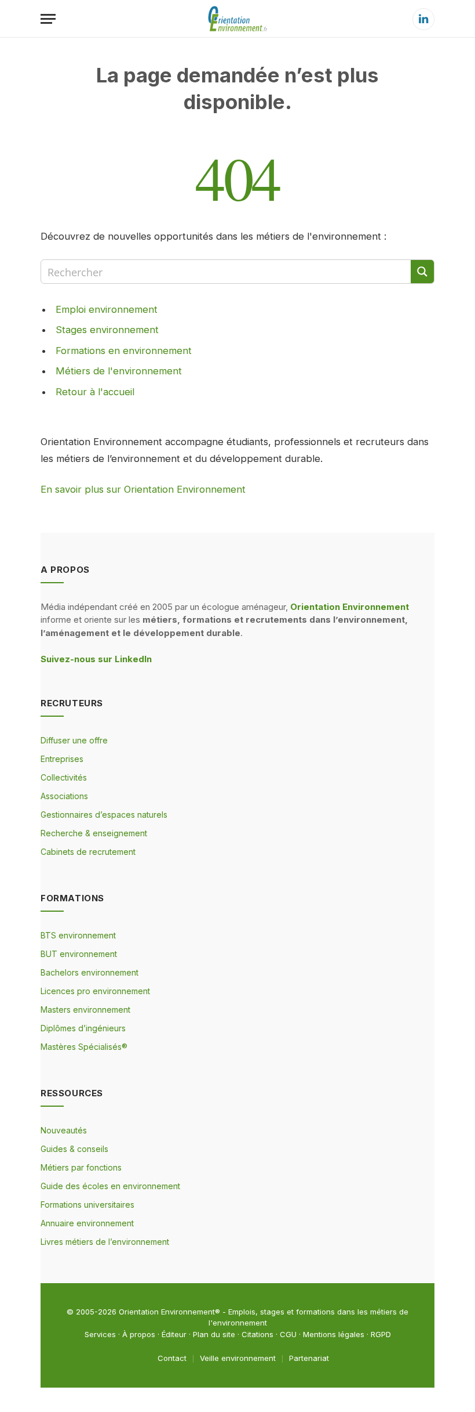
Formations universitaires (87, 1204)
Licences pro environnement (95, 991)
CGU (288, 1334)
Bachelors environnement (89, 972)
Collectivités (64, 777)
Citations (257, 1334)
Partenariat (309, 1358)
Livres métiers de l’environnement (105, 1242)
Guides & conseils (74, 1149)
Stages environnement (107, 329)
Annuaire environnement (87, 1223)
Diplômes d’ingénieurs (83, 1028)
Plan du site (214, 1334)
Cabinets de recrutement (88, 852)
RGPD (381, 1334)
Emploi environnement (107, 309)
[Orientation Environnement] (237, 19)
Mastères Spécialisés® (84, 1047)
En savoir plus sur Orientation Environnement (143, 489)
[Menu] (48, 19)
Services (100, 1334)
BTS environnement (78, 935)
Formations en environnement (124, 350)
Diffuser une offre (74, 740)
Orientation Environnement (167, 1311)
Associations (64, 796)
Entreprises (62, 759)
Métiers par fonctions (81, 1167)
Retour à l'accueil (95, 392)
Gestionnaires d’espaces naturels (104, 814)
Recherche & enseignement (94, 833)
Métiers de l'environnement (119, 371)
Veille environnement (238, 1358)
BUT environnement (79, 954)
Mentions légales (333, 1334)
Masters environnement (85, 1009)
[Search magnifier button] (422, 271)
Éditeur (174, 1334)
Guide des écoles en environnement (110, 1186)
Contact (172, 1358)
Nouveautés (64, 1130)
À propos (138, 1334)
